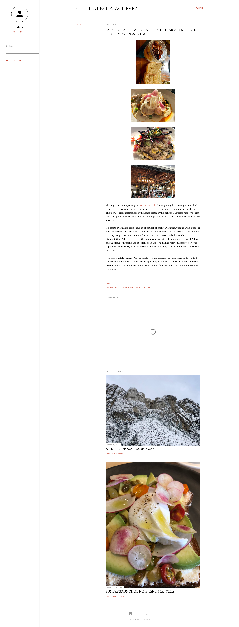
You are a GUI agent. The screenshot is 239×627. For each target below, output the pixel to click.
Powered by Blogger (141, 614)
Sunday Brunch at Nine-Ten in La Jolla (140, 591)
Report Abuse (13, 60)
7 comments (117, 454)
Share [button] (78, 24)
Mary (19, 27)
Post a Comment (119, 596)
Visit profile (19, 32)
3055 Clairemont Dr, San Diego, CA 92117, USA (132, 287)
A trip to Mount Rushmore (130, 448)
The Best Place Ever (111, 8)
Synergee (146, 619)
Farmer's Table (148, 205)
